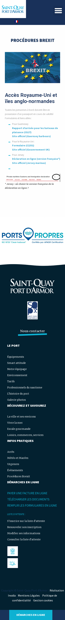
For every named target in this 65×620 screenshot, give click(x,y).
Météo (12, 563)
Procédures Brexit (18, 476)
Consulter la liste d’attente (24, 539)
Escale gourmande (19, 428)
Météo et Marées (17, 458)
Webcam (13, 551)
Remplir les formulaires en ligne (32, 505)
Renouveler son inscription (24, 527)
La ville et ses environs (21, 416)
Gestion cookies (43, 600)
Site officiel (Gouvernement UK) (31, 149)
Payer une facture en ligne (27, 493)
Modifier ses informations (23, 533)
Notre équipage (17, 369)
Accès (10, 451)
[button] (58, 11)
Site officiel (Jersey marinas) (29, 163)
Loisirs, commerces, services (25, 435)
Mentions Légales (29, 595)
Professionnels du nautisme (24, 387)
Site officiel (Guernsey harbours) (31, 136)
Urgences (13, 464)
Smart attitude (16, 363)
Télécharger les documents (28, 499)
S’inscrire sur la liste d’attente (26, 521)
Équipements (15, 356)
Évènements (15, 470)
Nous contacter (32, 331)
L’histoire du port (18, 393)
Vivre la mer (15, 422)
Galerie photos (16, 399)
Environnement (17, 375)
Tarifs (11, 381)
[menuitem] (16, 21)
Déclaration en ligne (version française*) (36, 158)
